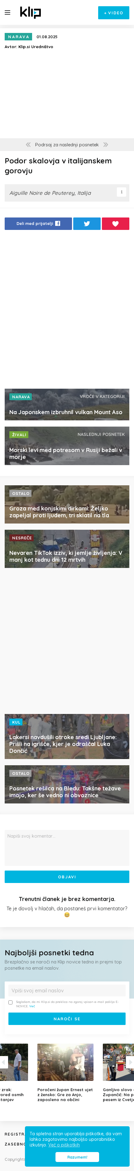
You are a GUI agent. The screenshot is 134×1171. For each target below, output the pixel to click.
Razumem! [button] (77, 1157)
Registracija (21, 1134)
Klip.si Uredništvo (35, 46)
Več (32, 1006)
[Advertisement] (67, 311)
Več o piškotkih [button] (64, 1145)
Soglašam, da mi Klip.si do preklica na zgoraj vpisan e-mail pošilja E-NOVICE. (67, 1004)
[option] (67, 1073)
